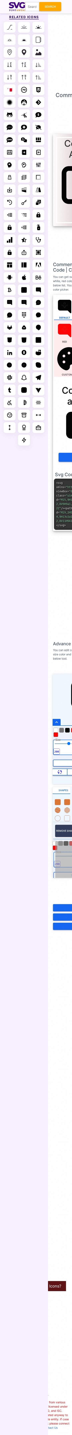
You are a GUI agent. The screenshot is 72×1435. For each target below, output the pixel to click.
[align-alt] (24, 177)
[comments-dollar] (24, 139)
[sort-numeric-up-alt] (24, 77)
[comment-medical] (24, 127)
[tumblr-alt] (10, 390)
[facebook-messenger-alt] (38, 315)
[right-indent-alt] (24, 227)
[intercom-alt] (38, 340)
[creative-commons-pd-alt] (24, 89)
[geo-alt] (10, 52)
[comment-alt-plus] (24, 302)
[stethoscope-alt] (38, 239)
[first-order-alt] (10, 102)
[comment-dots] (10, 127)
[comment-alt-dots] (38, 289)
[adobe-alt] (38, 264)
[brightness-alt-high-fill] (38, 27)
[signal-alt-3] (10, 239)
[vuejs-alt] (38, 390)
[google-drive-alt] (24, 327)
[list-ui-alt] (24, 214)
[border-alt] (38, 177)
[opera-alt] (24, 352)
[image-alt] (38, 52)
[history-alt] (10, 202)
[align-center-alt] (38, 402)
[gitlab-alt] (10, 327)
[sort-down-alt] (38, 64)
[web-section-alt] (24, 264)
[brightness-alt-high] (24, 27)
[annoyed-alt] (10, 415)
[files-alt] (38, 39)
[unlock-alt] (10, 252)
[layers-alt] (38, 202)
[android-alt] (10, 277)
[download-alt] (10, 189)
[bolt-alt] (24, 440)
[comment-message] (38, 302)
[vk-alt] (24, 390)
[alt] (10, 27)
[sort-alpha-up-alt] (24, 64)
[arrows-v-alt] (10, 427)
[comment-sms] (10, 139)
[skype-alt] (38, 365)
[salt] (10, 177)
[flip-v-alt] (38, 189)
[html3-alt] (10, 340)
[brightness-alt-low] (10, 39)
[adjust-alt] (24, 402)
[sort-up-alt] (38, 77)
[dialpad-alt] (24, 315)
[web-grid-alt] (10, 264)
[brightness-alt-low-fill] (24, 39)
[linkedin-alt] (10, 352)
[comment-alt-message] (10, 302)
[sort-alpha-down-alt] (10, 64)
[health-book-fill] (24, 152)
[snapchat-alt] (24, 377)
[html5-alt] (24, 340)
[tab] (61, 790)
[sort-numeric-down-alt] (10, 77)
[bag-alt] (38, 427)
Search (50, 6)
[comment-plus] (10, 315)
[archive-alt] (24, 415)
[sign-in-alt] (10, 365)
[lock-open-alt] (10, 227)
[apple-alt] (24, 277)
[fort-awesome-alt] (24, 102)
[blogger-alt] (24, 289)
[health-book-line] (38, 152)
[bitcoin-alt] (10, 289)
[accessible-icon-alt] (10, 402)
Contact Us (50, 1427)
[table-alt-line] (10, 152)
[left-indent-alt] (10, 214)
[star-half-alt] (24, 239)
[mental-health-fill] (10, 164)
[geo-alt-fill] (24, 52)
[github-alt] (10, 114)
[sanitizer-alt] (38, 227)
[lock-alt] (38, 214)
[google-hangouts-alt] (38, 327)
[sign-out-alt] (24, 365)
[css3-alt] (38, 89)
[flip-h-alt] (24, 189)
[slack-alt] (10, 377)
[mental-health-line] (24, 164)
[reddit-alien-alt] (38, 352)
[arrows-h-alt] (38, 415)
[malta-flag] (10, 89)
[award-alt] (24, 427)
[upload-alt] (24, 252)
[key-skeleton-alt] (24, 202)
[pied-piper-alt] (24, 114)
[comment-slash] (38, 127)
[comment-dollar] (38, 114)
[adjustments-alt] (38, 164)
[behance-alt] (38, 277)
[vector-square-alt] (38, 252)
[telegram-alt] (38, 377)
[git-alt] (38, 102)
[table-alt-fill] (38, 139)
